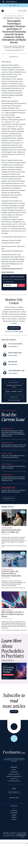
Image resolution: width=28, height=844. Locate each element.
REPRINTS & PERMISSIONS (14, 776)
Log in (21, 331)
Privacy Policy (6, 832)
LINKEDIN (13, 815)
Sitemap (22, 837)
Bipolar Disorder (22, 10)
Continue (21, 285)
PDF (7, 5)
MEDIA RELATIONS (14, 774)
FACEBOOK (14, 810)
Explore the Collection (6, 660)
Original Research (8, 18)
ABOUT (14, 769)
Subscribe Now (14, 328)
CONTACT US (14, 778)
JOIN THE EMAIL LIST (14, 792)
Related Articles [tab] (13, 56)
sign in (10, 385)
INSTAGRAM (14, 813)
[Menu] (3, 1)
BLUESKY (14, 819)
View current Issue (8, 498)
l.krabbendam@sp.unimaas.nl (12, 268)
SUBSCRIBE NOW (14, 798)
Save (10, 5)
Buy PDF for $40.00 (14, 382)
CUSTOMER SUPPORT (14, 781)
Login (18, 400)
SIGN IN (14, 788)
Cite (18, 5)
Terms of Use (13, 832)
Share (14, 5)
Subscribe (14, 711)
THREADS (14, 817)
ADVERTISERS (14, 772)
